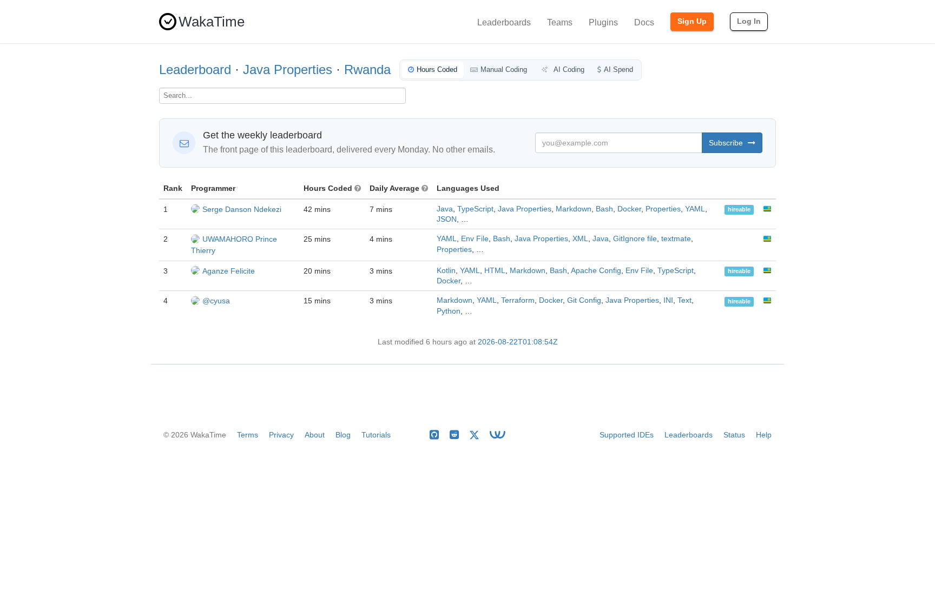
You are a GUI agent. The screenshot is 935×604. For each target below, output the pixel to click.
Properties (663, 209)
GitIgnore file (635, 239)
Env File (475, 239)
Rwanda (367, 69)
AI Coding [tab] (568, 69)
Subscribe (727, 142)
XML (580, 239)
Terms (247, 434)
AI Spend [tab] (618, 69)
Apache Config (596, 271)
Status (734, 434)
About (315, 434)
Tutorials (376, 434)
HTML (494, 271)
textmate (676, 239)
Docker (629, 209)
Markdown (573, 209)
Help (764, 434)
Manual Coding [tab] (503, 69)
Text (684, 300)
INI (668, 300)
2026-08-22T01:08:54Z (518, 342)
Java (445, 209)
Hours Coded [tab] (437, 69)
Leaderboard (195, 69)
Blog (343, 434)
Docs (644, 22)
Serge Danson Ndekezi (241, 209)
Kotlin (446, 271)
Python (448, 311)
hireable (739, 210)
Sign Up (692, 21)
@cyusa (216, 300)
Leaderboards (504, 22)
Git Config (584, 300)
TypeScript (475, 209)
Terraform (518, 300)
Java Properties (287, 69)
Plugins (603, 22)
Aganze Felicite (228, 271)
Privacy (281, 434)
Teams (559, 22)
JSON (447, 219)
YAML (695, 209)
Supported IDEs (627, 434)
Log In (749, 21)
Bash (604, 209)
